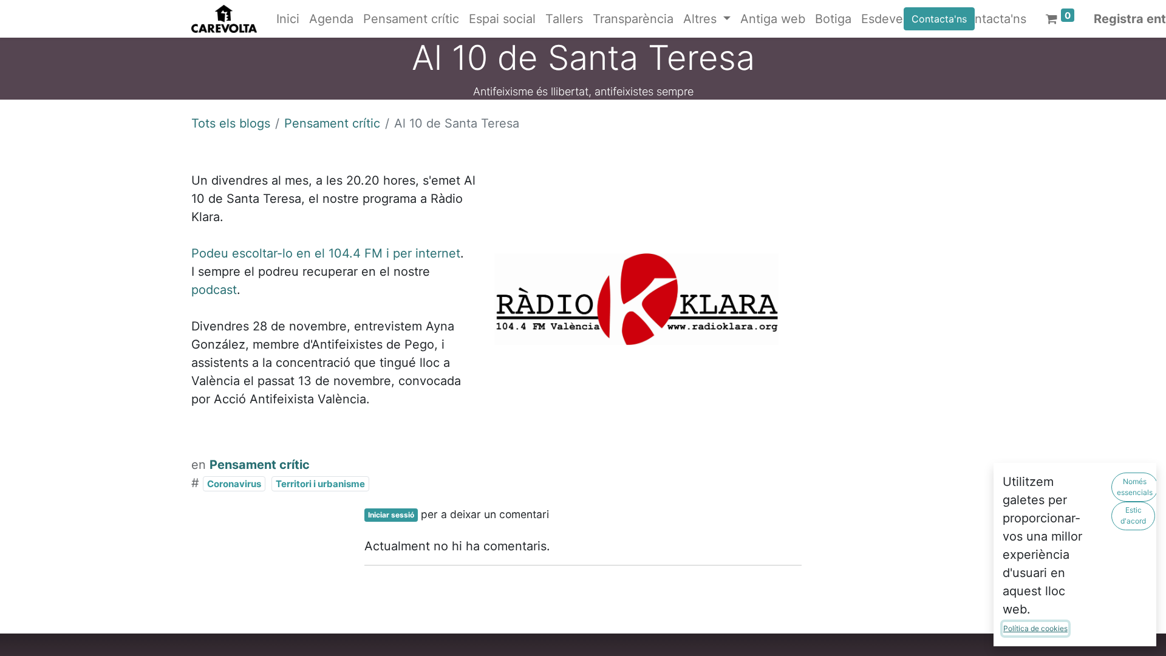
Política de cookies (1035, 628)
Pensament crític (332, 123)
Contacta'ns (939, 19)
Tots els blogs (230, 123)
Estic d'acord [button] (1133, 515)
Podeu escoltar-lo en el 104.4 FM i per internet (325, 253)
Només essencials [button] (1135, 487)
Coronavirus (234, 484)
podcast (214, 289)
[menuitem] (287, 19)
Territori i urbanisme (320, 484)
